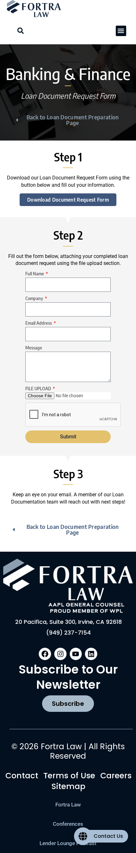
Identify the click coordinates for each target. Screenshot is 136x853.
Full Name (35, 273)
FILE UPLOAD (38, 388)
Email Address (39, 323)
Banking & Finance (68, 74)
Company (34, 298)
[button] (121, 31)
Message (33, 347)
